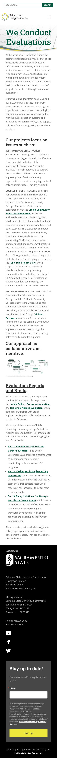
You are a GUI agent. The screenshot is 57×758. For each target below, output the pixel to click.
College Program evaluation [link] (30, 404)
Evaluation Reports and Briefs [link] (25, 388)
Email (13, 688)
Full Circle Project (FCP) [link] (23, 262)
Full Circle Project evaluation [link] (26, 407)
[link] (15, 19)
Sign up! (28, 733)
